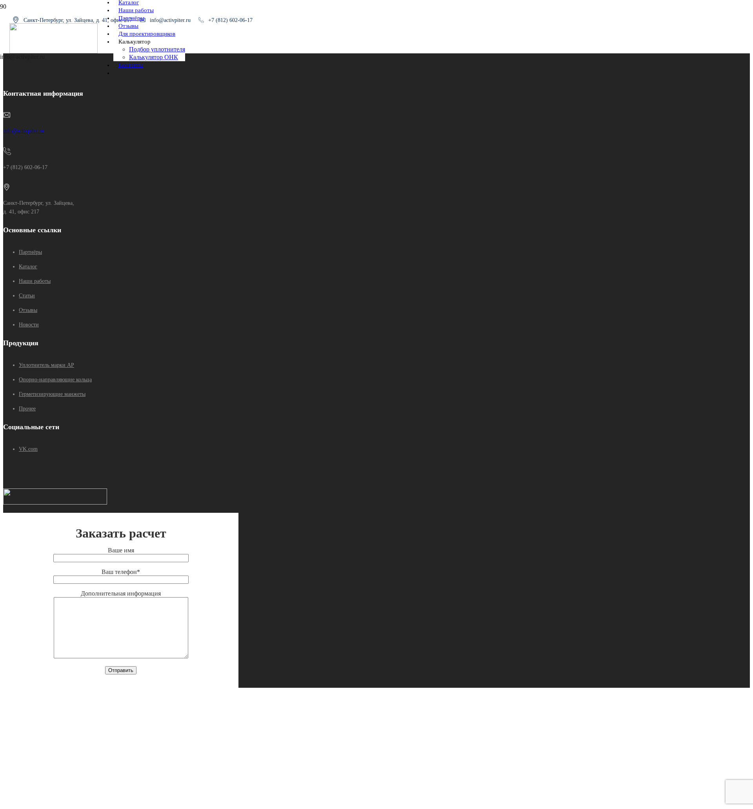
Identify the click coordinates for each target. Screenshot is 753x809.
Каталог (28, 267)
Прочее (27, 409)
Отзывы (28, 310)
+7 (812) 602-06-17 (230, 20)
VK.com (28, 449)
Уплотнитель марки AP (46, 365)
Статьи (27, 296)
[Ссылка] (53, 51)
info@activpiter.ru (23, 131)
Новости (29, 325)
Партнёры (30, 252)
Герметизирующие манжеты (52, 394)
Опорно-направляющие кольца (55, 380)
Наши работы (35, 281)
